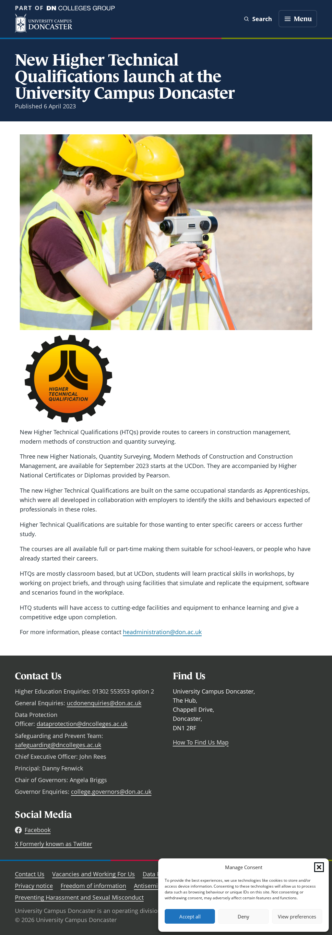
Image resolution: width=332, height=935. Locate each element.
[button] (319, 867)
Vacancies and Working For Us (93, 874)
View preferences (297, 916)
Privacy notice (34, 886)
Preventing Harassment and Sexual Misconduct (79, 897)
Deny (243, 916)
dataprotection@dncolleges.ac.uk (82, 724)
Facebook (38, 830)
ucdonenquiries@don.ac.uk (104, 703)
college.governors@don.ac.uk (111, 791)
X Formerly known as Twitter (53, 844)
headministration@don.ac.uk (162, 632)
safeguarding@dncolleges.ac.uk (58, 745)
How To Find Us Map (201, 742)
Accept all (190, 916)
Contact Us (29, 874)
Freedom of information (93, 886)
